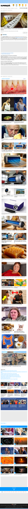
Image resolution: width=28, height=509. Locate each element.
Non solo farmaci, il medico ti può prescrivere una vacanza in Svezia (10, 375)
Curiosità (9, 8)
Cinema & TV (13, 8)
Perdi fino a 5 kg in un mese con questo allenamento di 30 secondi (10, 374)
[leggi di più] (26, 34)
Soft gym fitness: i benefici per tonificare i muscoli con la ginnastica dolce (11, 376)
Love (19, 6)
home (1, 11)
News (1, 8)
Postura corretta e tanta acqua (5, 53)
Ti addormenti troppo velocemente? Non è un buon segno (9, 373)
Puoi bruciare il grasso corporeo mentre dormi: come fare (9, 370)
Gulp (16, 6)
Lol (13, 6)
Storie (4, 8)
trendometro (5, 426)
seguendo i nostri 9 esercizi (19, 37)
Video (6, 8)
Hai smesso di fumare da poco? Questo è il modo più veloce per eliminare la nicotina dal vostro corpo (14, 372)
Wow (22, 6)
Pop (25, 6)
